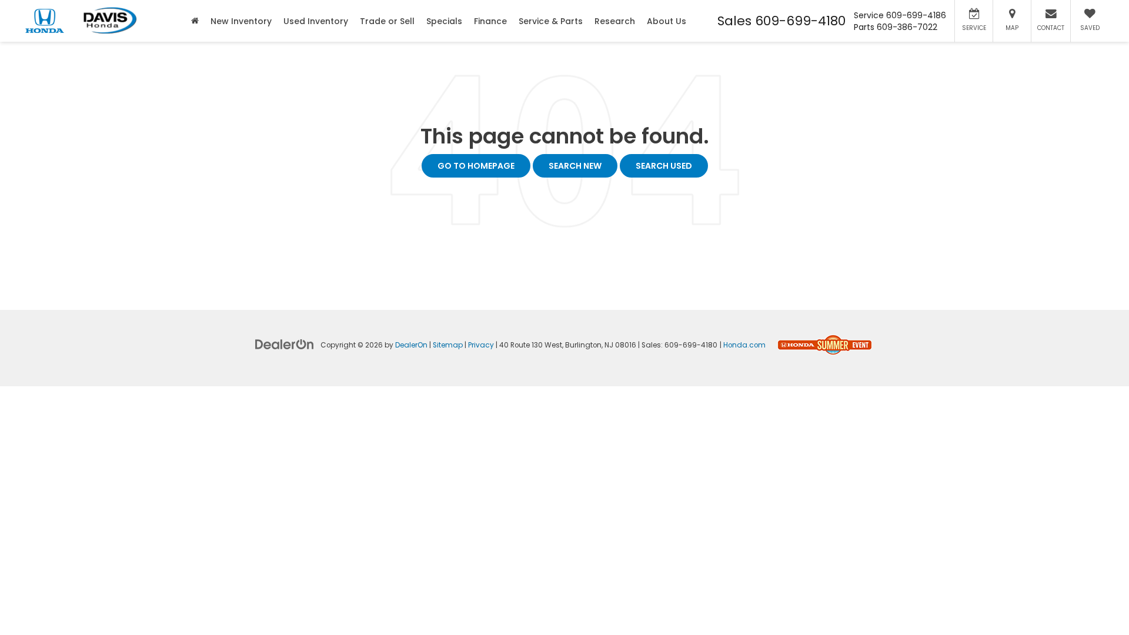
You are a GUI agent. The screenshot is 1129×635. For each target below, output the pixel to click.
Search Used (664, 166)
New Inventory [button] (241, 21)
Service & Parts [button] (551, 21)
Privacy (481, 345)
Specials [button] (444, 21)
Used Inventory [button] (315, 21)
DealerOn (411, 345)
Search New (575, 166)
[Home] (195, 21)
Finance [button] (490, 21)
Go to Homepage (476, 166)
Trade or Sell (387, 21)
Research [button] (614, 21)
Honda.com (744, 345)
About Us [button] (666, 21)
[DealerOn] (285, 344)
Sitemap (448, 345)
